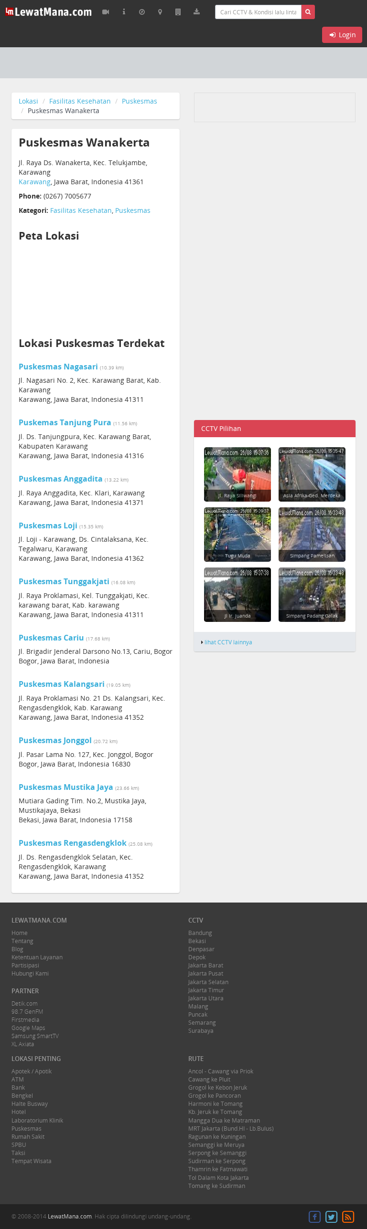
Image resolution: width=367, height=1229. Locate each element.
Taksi (18, 1153)
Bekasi (197, 941)
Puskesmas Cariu (51, 637)
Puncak (197, 1014)
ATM (17, 1079)
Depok (196, 957)
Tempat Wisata (31, 1161)
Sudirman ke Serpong (217, 1161)
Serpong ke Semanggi (217, 1153)
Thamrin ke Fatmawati (218, 1169)
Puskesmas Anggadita (61, 478)
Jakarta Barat (205, 965)
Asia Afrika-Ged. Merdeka (312, 495)
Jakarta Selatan (208, 982)
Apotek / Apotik (31, 1071)
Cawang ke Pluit (209, 1079)
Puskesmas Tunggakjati (64, 581)
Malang (198, 1006)
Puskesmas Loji (48, 525)
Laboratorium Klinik (37, 1120)
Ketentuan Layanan (37, 957)
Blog (17, 949)
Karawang (35, 181)
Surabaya (201, 1031)
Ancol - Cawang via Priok (220, 1071)
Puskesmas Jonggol (55, 740)
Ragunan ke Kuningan (217, 1137)
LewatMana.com (70, 1216)
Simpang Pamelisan (312, 555)
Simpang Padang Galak (312, 615)
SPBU (18, 1145)
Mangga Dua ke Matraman (224, 1120)
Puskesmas (139, 100)
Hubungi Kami (30, 973)
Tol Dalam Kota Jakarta (218, 1178)
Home (19, 933)
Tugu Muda (237, 555)
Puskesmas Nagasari (58, 366)
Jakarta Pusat (205, 973)
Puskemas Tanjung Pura (65, 422)
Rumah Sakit (27, 1137)
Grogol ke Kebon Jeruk (217, 1087)
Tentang (22, 941)
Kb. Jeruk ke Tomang (215, 1112)
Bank (18, 1087)
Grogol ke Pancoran (214, 1096)
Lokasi (28, 100)
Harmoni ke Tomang (215, 1104)
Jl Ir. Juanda (238, 615)
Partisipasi (25, 965)
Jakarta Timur (206, 990)
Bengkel (22, 1096)
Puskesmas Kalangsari (62, 684)
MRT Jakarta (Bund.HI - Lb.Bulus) (231, 1128)
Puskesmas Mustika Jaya (66, 787)
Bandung (200, 933)
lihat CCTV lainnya (228, 642)
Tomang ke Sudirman (216, 1186)
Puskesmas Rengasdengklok (73, 843)
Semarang (202, 1023)
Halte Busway (29, 1104)
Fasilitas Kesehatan (80, 100)
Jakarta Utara (206, 998)
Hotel (18, 1112)
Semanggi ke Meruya (216, 1145)
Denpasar (201, 949)
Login (346, 34)
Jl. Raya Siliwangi (237, 495)
